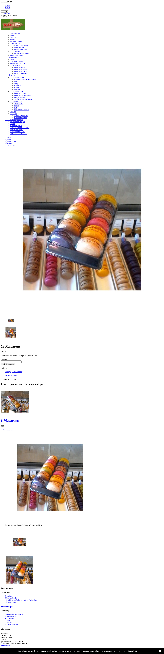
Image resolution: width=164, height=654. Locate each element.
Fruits (12, 35)
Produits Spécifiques (14, 120)
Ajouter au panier (8, 364)
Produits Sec (16, 102)
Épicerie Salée (16, 92)
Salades (12, 39)
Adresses (8, 622)
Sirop (16, 83)
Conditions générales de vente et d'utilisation (21, 600)
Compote (17, 85)
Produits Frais (12, 57)
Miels (16, 81)
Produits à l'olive (20, 94)
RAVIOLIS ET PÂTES (18, 134)
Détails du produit (11, 375)
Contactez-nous (10, 602)
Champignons (15, 43)
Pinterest (19, 372)
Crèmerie (15, 65)
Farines (16, 106)
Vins (13, 114)
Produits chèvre (19, 67)
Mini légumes (19, 47)
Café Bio (13, 112)
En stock (4, 379)
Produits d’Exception (19, 45)
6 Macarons (10, 421)
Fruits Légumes (12, 33)
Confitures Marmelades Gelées (25, 79)
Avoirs (7, 620)
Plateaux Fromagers (21, 73)
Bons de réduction (11, 624)
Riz (15, 108)
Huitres (12, 124)
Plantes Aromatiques (21, 53)
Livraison (8, 596)
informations (5, 645)
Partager (8, 372)
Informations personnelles (14, 614)
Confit (16, 88)
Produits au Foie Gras (17, 132)
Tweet (14, 372)
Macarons (17, 90)
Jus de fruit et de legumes (23, 100)
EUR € (7, 6)
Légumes (13, 37)
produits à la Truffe (16, 130)
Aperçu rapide (7, 430)
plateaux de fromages (17, 122)
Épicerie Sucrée (17, 77)
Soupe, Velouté (19, 98)
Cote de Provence (20, 118)
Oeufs (12, 59)
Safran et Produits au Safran (19, 128)
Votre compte (7, 606)
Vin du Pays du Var (21, 116)
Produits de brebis (20, 69)
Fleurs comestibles (20, 49)
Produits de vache (20, 71)
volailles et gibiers (16, 126)
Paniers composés (16, 41)
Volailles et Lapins (16, 61)
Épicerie (10, 75)
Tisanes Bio (18, 104)
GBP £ (7, 8)
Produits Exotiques (16, 55)
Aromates (15, 51)
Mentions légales (11, 598)
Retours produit (10, 616)
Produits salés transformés (23, 96)
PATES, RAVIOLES (17, 63)
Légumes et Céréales (21, 110)
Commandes (9, 618)
